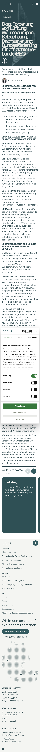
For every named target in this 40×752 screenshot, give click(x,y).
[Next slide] (33, 471)
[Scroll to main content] (4, 60)
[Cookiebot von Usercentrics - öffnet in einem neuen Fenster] (23, 331)
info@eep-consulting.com (12, 701)
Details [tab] (19, 337)
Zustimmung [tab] (7, 337)
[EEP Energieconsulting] (6, 4)
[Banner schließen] (37, 331)
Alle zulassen (20, 406)
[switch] (34, 382)
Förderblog (10, 482)
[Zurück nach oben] (35, 543)
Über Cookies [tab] (32, 337)
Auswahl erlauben (20, 413)
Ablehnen (20, 419)
